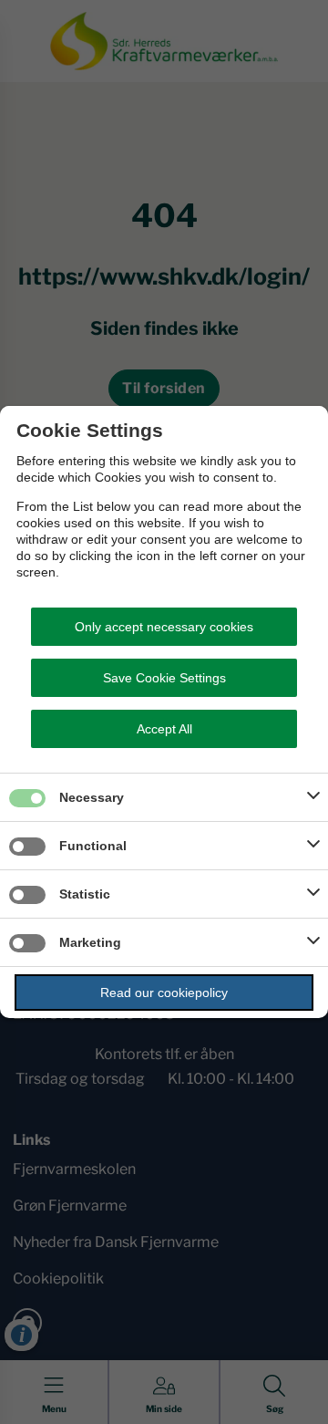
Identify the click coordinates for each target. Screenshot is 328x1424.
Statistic (84, 894)
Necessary (91, 797)
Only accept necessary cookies (164, 626)
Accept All (164, 729)
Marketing (90, 942)
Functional (93, 845)
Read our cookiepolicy (164, 992)
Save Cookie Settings (164, 677)
